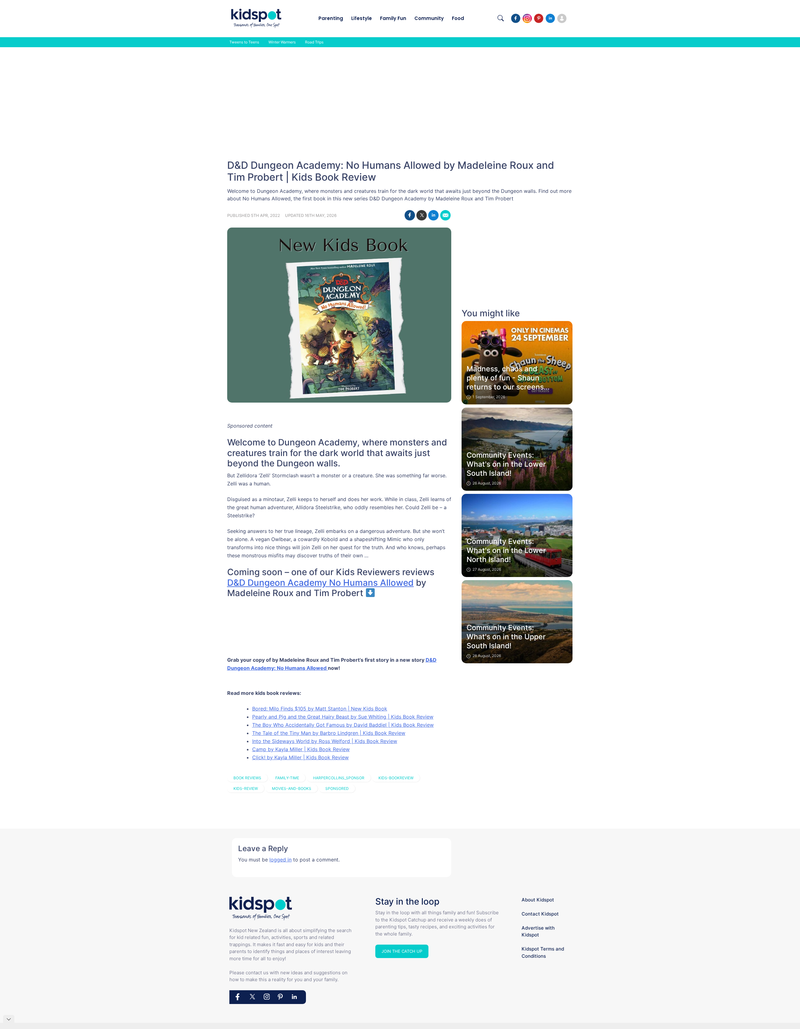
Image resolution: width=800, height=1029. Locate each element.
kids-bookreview (395, 778)
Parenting (330, 18)
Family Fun (393, 18)
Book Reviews (247, 778)
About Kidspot (538, 900)
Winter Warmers (282, 42)
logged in (280, 859)
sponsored (337, 788)
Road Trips (314, 42)
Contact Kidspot (540, 914)
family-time (287, 778)
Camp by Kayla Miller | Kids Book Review (301, 749)
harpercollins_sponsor (338, 778)
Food (458, 18)
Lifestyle (361, 18)
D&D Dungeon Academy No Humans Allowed (320, 582)
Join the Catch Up (402, 951)
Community (429, 18)
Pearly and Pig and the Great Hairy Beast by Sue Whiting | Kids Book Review (342, 717)
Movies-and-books (291, 788)
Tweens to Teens (244, 42)
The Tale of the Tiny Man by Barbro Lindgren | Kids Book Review (328, 733)
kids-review (245, 788)
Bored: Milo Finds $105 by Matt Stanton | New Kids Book (319, 708)
